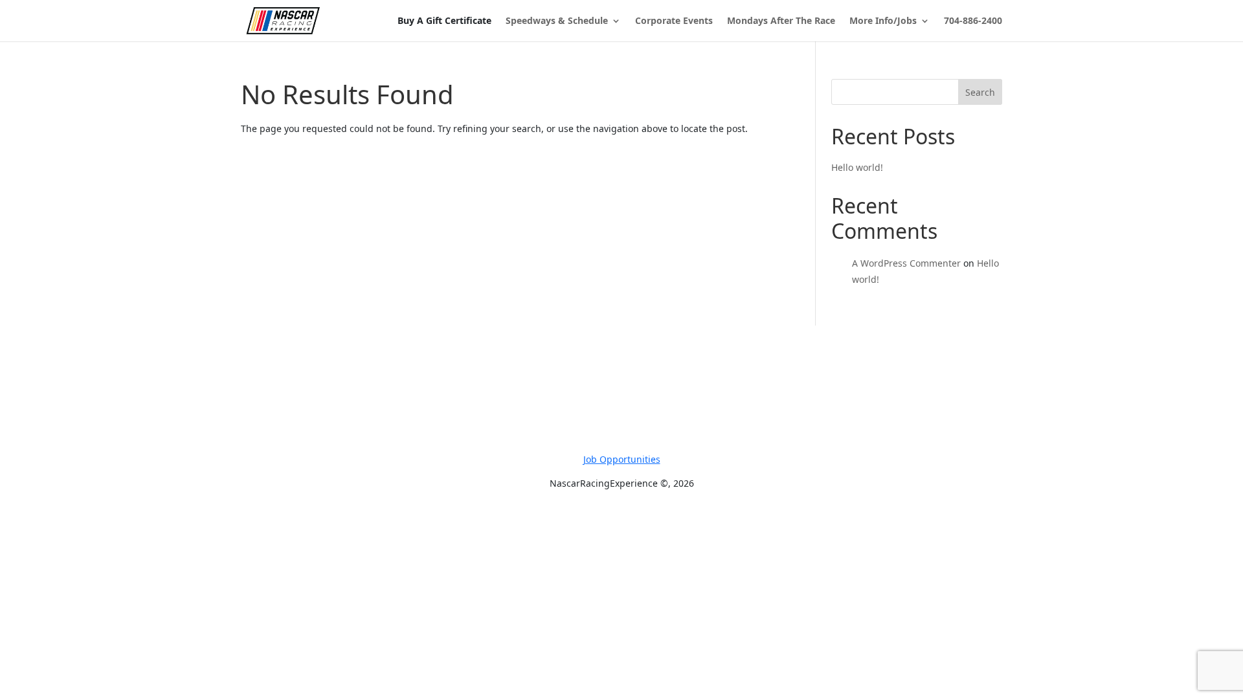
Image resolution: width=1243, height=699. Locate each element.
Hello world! (857, 167)
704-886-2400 (973, 21)
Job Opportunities (621, 459)
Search (980, 92)
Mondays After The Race (781, 21)
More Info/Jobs (883, 21)
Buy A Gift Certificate (444, 20)
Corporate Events (674, 21)
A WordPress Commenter (906, 263)
